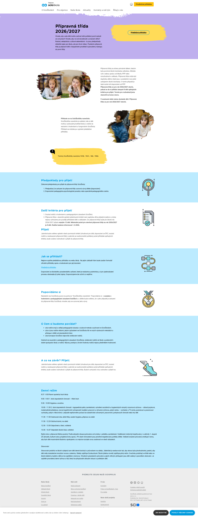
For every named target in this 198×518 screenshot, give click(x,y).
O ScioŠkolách (48, 10)
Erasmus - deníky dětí (77, 495)
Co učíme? (44, 505)
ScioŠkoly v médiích (77, 492)
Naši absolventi (76, 501)
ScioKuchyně (105, 505)
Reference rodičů (76, 505)
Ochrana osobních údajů (138, 490)
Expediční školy (46, 495)
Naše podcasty (75, 486)
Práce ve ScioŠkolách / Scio (109, 489)
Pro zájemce (62, 10)
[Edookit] (131, 4)
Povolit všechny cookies (182, 512)
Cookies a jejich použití (137, 487)
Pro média (104, 492)
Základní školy (45, 489)
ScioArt (43, 498)
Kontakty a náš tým (102, 10)
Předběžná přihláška (144, 4)
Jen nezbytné (161, 512)
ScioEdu (103, 501)
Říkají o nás (118, 10)
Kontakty (103, 486)
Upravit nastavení (76, 513)
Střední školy (45, 492)
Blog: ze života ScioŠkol (78, 489)
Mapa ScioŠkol (46, 486)
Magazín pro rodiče (77, 498)
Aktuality (87, 10)
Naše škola (75, 10)
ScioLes (43, 501)
